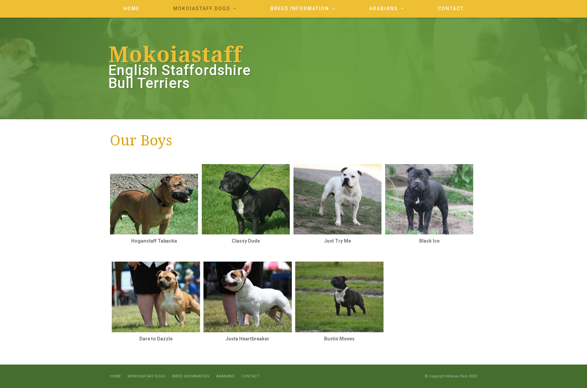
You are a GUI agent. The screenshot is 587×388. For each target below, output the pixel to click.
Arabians (225, 376)
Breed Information (190, 376)
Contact (250, 376)
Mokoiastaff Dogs (146, 376)
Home (115, 376)
